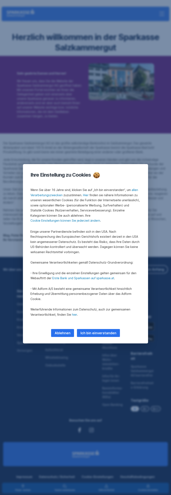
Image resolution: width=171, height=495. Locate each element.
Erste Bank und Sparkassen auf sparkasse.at (83, 278)
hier (74, 314)
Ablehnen (62, 333)
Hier (86, 195)
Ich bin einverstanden (98, 333)
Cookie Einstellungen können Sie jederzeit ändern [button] (65, 220)
